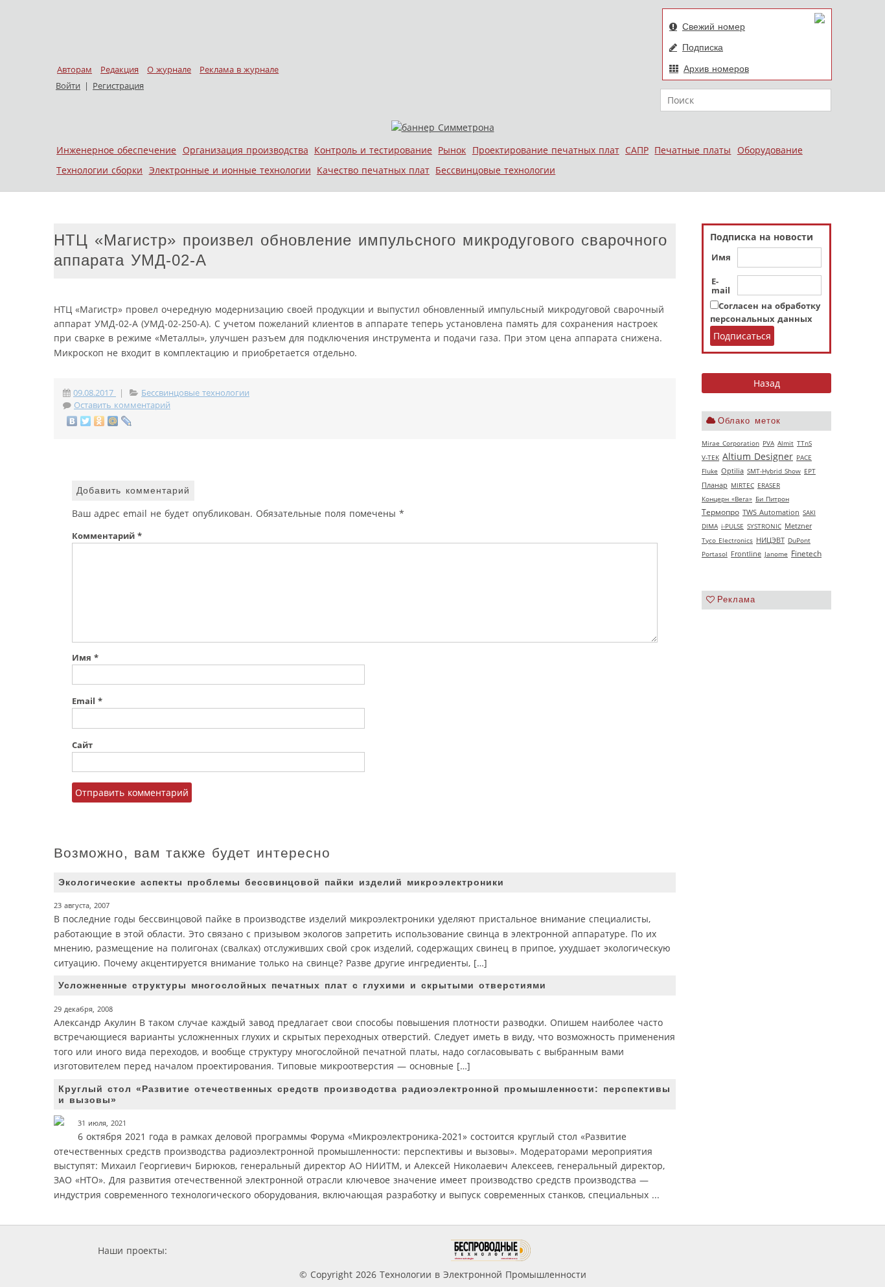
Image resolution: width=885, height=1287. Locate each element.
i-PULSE (732, 525)
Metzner (798, 525)
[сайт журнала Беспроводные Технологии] (491, 1250)
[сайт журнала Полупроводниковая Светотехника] (390, 1250)
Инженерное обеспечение (116, 150)
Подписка (702, 47)
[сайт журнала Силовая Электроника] (212, 1250)
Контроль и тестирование (373, 150)
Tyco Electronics (727, 540)
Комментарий (107, 535)
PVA (768, 443)
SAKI (809, 512)
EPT (810, 470)
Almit (785, 443)
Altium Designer (757, 456)
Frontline (746, 553)
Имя (721, 257)
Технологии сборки (99, 170)
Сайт (82, 745)
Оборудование (770, 150)
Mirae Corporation (730, 443)
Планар (715, 485)
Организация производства (245, 150)
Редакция (119, 69)
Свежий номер (713, 26)
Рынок (452, 150)
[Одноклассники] (99, 421)
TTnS (804, 443)
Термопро (720, 512)
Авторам (74, 69)
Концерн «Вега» (727, 498)
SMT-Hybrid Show (774, 470)
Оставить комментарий (122, 405)
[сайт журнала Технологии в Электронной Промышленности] (294, 1250)
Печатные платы (692, 150)
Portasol (715, 553)
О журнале (169, 69)
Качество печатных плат (373, 170)
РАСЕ (804, 457)
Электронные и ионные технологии (230, 170)
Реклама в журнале (239, 69)
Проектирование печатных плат (545, 150)
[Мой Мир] (113, 421)
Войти (68, 85)
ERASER (768, 485)
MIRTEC (742, 485)
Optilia (732, 470)
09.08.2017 (94, 392)
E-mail (720, 286)
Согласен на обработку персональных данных (765, 313)
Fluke (710, 470)
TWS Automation (770, 512)
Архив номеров (716, 68)
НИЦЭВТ (770, 540)
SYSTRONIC (764, 525)
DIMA (710, 525)
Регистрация (118, 85)
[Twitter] (86, 421)
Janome (776, 553)
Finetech (806, 553)
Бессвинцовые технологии (495, 170)
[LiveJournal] (126, 421)
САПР (637, 150)
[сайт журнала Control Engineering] (577, 1250)
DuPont (799, 540)
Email (87, 701)
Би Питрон (772, 498)
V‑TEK (710, 457)
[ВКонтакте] (72, 421)
